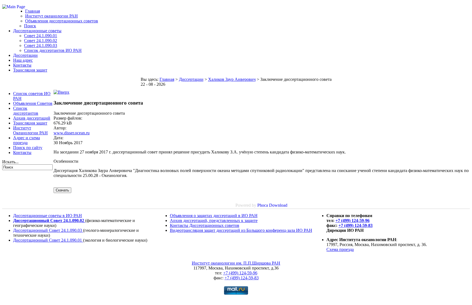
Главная (32, 11)
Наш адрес (23, 60)
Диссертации (25, 55)
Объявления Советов (32, 103)
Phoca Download (272, 205)
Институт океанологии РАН (51, 16)
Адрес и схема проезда (26, 140)
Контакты (22, 65)
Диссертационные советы (37, 30)
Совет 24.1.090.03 (40, 45)
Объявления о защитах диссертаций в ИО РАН (214, 215)
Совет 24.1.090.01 (40, 35)
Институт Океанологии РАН (30, 130)
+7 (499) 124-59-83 (355, 225)
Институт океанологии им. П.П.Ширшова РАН (236, 263)
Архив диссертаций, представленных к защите (214, 220)
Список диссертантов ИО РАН (53, 50)
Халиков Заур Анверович (232, 79)
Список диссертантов (25, 111)
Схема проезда (340, 249)
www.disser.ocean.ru (72, 133)
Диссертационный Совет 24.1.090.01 (48, 240)
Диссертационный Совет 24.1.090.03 (48, 230)
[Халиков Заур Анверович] (61, 92)
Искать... (10, 161)
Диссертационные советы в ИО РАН (47, 215)
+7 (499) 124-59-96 (352, 220)
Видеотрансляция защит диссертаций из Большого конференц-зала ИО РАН (241, 230)
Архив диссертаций (31, 118)
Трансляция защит (30, 70)
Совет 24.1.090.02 (40, 40)
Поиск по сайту (27, 147)
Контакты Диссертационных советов (204, 225)
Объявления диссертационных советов (61, 21)
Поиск (30, 25)
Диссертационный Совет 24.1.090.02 (49, 220)
